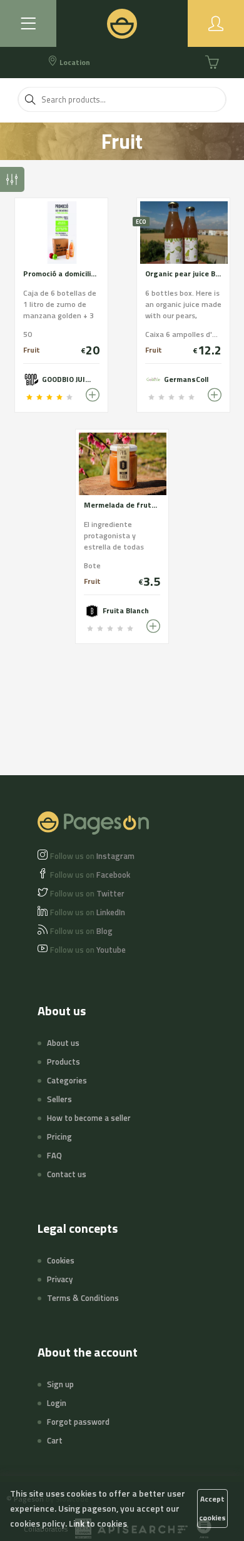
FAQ (54, 1155)
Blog (81, 931)
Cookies (60, 1260)
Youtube (88, 949)
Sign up (60, 1384)
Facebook (90, 874)
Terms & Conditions (83, 1298)
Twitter (87, 893)
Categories (67, 1080)
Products (63, 1061)
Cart (55, 1440)
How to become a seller (89, 1118)
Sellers (59, 1099)
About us (63, 1043)
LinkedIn (87, 912)
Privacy (60, 1279)
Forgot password (78, 1421)
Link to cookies (98, 1523)
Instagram (92, 856)
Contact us (66, 1174)
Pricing (59, 1136)
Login (56, 1403)
